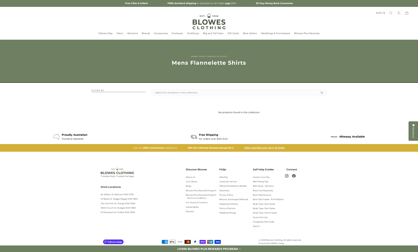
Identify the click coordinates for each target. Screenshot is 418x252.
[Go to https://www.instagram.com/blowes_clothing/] (288, 177)
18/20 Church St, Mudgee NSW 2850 (118, 208)
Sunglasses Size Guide (263, 221)
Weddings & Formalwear (275, 33)
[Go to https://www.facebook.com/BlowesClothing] (295, 177)
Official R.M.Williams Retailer (233, 186)
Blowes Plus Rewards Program (201, 190)
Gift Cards (233, 33)
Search (256, 226)
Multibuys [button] (193, 33)
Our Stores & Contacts (197, 202)
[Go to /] (209, 21)
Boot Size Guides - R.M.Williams (268, 199)
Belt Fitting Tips (260, 181)
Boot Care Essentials (263, 190)
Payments (224, 190)
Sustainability (192, 207)
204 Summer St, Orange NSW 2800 (118, 203)
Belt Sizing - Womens (263, 186)
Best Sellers (250, 33)
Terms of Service (227, 208)
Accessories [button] (161, 33)
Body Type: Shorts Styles (265, 212)
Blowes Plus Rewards (307, 33)
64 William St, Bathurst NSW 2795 (117, 194)
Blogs (188, 186)
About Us (190, 177)
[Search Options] (323, 92)
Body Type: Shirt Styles (264, 208)
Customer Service (228, 181)
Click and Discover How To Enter (264, 148)
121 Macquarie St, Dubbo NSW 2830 (118, 212)
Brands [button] (146, 33)
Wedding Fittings (227, 212)
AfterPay (223, 177)
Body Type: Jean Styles (264, 204)
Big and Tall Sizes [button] (213, 33)
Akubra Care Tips (261, 177)
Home (194, 56)
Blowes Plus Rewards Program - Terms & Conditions (201, 197)
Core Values (191, 181)
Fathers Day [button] (105, 33)
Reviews (190, 211)
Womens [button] (132, 33)
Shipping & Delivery (228, 204)
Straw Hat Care (260, 217)
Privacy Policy (226, 195)
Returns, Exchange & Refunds (233, 199)
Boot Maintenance (262, 195)
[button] (380, 14)
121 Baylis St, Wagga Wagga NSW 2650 (119, 199)
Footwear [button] (177, 33)
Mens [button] (120, 33)
